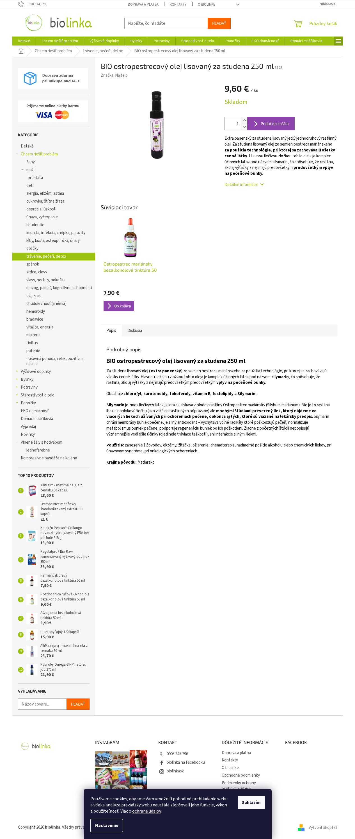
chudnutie (35, 225)
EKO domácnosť (35, 411)
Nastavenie (106, 825)
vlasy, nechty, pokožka (45, 280)
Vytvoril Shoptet (323, 827)
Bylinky (27, 379)
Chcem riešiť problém (39, 154)
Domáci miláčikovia (37, 419)
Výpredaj (28, 427)
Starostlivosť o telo (37, 395)
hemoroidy (35, 311)
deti (29, 186)
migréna (33, 335)
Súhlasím (251, 802)
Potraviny (29, 387)
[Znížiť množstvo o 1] (244, 127)
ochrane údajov (146, 811)
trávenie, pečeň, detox (46, 256)
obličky (32, 248)
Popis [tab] (111, 331)
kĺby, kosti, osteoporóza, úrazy (53, 241)
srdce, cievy (36, 272)
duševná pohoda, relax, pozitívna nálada (55, 361)
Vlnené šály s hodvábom (41, 442)
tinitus (32, 343)
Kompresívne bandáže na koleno (49, 458)
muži (30, 170)
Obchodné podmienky (241, 775)
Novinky (28, 434)
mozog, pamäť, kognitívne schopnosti (59, 288)
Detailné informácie (241, 185)
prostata (35, 178)
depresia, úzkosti (41, 209)
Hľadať (219, 23)
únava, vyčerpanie (42, 217)
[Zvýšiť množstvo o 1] (244, 120)
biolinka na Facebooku (186, 762)
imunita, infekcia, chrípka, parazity (55, 233)
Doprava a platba (143, 4)
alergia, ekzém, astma (45, 193)
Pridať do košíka (275, 123)
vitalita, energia (39, 327)
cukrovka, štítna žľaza (45, 201)
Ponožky (28, 403)
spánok (32, 264)
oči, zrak (33, 296)
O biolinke (206, 4)
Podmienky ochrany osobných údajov (239, 786)
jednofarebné (38, 450)
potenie (33, 351)
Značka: (114, 75)
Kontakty (178, 4)
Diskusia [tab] (134, 331)
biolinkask (175, 771)
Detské (27, 146)
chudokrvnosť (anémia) (46, 304)
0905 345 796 (177, 754)
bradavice (34, 319)
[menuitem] (24, 41)
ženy (30, 162)
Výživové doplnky (36, 372)
